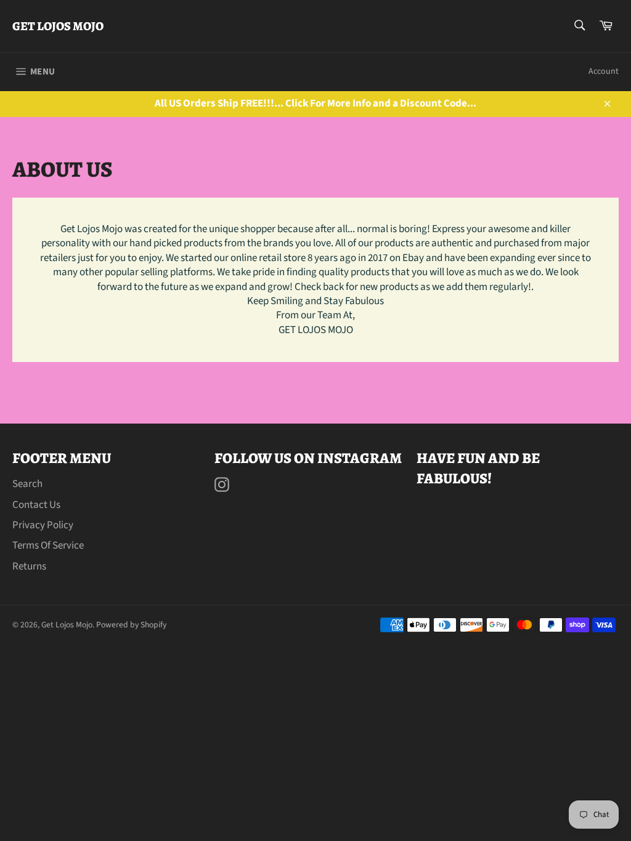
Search (27, 484)
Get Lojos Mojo (58, 26)
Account (603, 71)
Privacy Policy (42, 525)
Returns (29, 566)
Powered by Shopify (131, 624)
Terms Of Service (48, 545)
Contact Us (36, 504)
